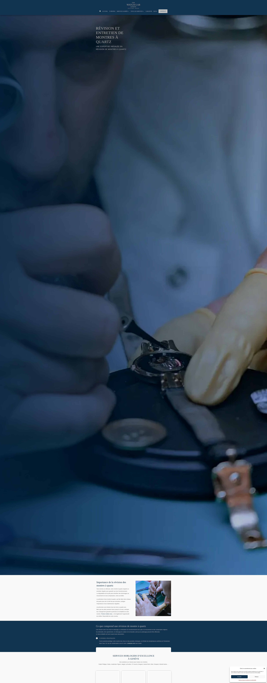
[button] (264, 668)
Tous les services (137, 11)
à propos (112, 11)
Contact (163, 11)
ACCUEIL (105, 11)
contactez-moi (131, 643)
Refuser (256, 676)
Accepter (239, 676)
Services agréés (122, 11)
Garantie (149, 11)
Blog (155, 11)
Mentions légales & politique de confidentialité (247, 680)
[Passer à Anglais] (100, 11)
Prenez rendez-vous (106, 614)
